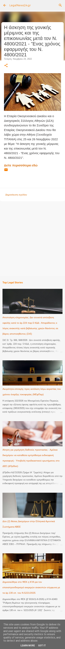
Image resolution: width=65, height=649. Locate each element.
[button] (6, 65)
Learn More (27, 645)
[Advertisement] (32, 238)
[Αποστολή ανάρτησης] (6, 171)
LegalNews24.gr (20, 5)
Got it (42, 645)
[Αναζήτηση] (60, 5)
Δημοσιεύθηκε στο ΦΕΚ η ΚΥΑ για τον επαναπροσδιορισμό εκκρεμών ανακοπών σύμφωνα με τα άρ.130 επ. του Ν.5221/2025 (31, 587)
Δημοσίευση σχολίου (16, 194)
